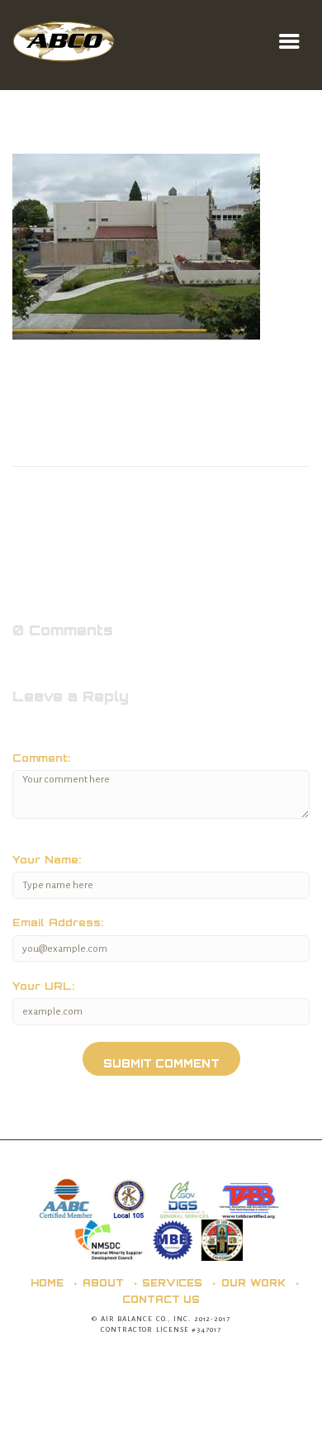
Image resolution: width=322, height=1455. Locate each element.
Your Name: (46, 860)
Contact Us (161, 1299)
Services (172, 1283)
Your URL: (43, 986)
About (103, 1283)
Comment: (41, 758)
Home (47, 1283)
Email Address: (57, 922)
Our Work (253, 1283)
